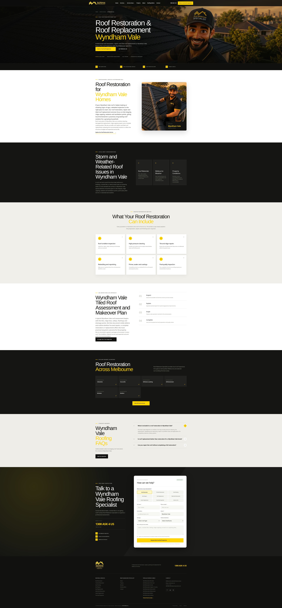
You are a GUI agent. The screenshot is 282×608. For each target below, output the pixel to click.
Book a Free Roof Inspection (185, 3)
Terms (180, 605)
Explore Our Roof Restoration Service (105, 132)
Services (122, 3)
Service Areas (131, 3)
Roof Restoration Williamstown (149, 591)
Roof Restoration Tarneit (148, 585)
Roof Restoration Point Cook (148, 583)
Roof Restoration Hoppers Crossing (150, 587)
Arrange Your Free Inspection (106, 339)
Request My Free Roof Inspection (160, 540)
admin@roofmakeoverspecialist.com (173, 586)
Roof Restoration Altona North (149, 589)
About (143, 3)
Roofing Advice (150, 3)
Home (116, 3)
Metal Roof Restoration (100, 591)
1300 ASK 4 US (173, 3)
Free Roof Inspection (99, 595)
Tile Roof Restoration (99, 583)
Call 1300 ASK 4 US (123, 49)
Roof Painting (98, 585)
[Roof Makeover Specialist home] (97, 3)
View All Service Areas (141, 403)
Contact (158, 3)
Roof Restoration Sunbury (148, 595)
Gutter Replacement (99, 593)
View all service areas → (148, 597)
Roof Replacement (99, 589)
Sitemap (185, 605)
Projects (138, 3)
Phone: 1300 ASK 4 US (170, 583)
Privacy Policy (166, 536)
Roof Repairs (98, 587)
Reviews (122, 585)
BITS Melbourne (125, 605)
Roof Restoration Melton (148, 593)
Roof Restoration (98, 581)
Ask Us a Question (101, 456)
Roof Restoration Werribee (148, 581)
